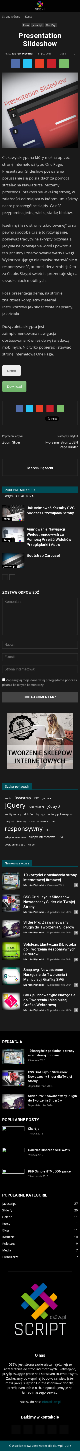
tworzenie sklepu (15, 844)
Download (14, 386)
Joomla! (47, 798)
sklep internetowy (15, 837)
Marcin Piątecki (22, 53)
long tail (9, 821)
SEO (48, 829)
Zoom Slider (11, 442)
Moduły (21, 821)
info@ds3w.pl (51, 1402)
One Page (51, 25)
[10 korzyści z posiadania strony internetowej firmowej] (11, 881)
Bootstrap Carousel (43, 555)
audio (8, 798)
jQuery (15, 805)
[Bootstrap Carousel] (13, 560)
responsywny (24, 828)
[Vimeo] (52, 1429)
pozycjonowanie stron (42, 821)
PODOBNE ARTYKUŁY (20, 490)
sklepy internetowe (42, 837)
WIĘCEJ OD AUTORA (19, 496)
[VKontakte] (64, 1429)
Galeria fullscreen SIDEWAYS (49, 1150)
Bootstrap (23, 798)
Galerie (7, 1217)
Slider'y (7, 1210)
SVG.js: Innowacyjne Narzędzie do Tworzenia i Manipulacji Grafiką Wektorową (49, 1000)
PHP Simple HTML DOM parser (50, 1171)
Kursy (26, 25)
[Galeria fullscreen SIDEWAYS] (13, 1155)
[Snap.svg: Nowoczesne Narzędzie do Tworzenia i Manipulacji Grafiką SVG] (11, 976)
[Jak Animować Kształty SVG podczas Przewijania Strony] (13, 513)
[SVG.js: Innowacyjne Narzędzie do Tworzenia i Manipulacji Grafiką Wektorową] (11, 1001)
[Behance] (16, 1429)
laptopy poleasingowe (60, 814)
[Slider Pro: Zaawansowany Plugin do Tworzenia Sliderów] (11, 929)
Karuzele (8, 1237)
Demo (11, 371)
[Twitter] (40, 1429)
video (31, 844)
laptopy (40, 814)
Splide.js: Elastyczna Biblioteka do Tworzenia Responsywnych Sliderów (49, 949)
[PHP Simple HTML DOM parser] (13, 1177)
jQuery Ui (53, 806)
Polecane (9, 1243)
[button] (74, 6)
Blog (5, 1230)
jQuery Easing (36, 806)
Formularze (10, 1257)
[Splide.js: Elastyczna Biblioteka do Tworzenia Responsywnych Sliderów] (11, 951)
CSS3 (37, 798)
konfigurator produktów (19, 814)
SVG (61, 837)
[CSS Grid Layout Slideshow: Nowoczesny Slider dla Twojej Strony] (11, 903)
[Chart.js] (13, 1134)
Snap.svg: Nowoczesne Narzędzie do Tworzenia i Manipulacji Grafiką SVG (45, 974)
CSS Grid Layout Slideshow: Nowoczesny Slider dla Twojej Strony (49, 902)
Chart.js (33, 1128)
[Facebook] (28, 1429)
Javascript (37, 25)
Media (6, 1250)
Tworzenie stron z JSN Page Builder (61, 444)
